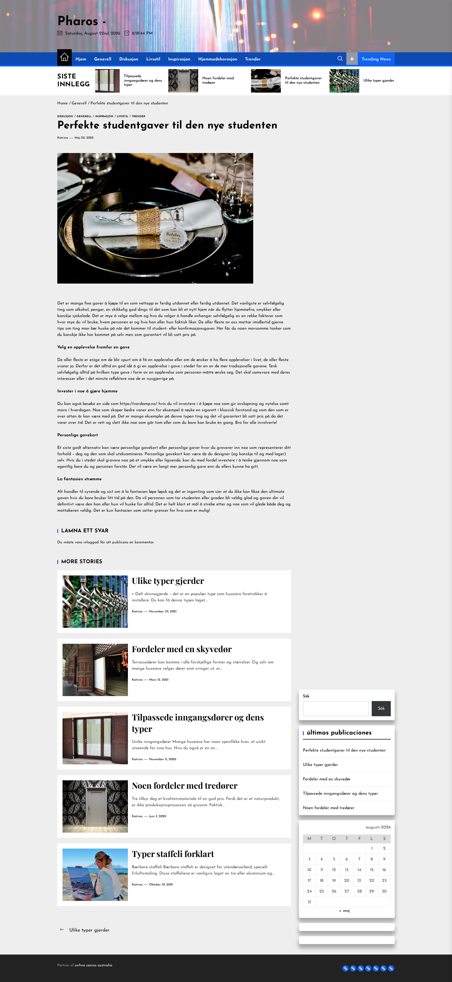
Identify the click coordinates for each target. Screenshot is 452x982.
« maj (344, 911)
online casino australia (93, 965)
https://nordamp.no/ (138, 404)
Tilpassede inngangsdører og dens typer (340, 794)
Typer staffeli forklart (173, 853)
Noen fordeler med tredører (185, 785)
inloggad (91, 542)
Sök (306, 696)
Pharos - (81, 22)
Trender (253, 59)
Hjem (81, 59)
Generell (102, 59)
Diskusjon (128, 59)
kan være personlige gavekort (130, 448)
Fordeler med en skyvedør (182, 648)
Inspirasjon (179, 59)
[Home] (64, 57)
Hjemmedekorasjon (217, 59)
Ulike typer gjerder (168, 580)
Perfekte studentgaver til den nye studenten (344, 750)
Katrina (62, 137)
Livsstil (153, 59)
